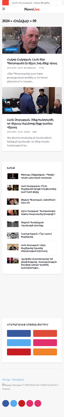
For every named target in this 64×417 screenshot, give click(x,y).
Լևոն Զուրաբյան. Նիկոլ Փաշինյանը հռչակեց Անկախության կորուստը (34, 248)
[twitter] (19, 342)
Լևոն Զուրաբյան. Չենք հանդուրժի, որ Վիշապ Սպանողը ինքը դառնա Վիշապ (30, 123)
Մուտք (6, 379)
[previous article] (59, 2)
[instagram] (45, 342)
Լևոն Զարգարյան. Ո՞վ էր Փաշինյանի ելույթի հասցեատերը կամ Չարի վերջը (38, 189)
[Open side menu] (3, 8)
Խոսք (8, 110)
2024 (6, 21)
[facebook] (19, 333)
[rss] (45, 351)
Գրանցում (18, 379)
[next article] (53, 2)
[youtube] (19, 351)
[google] (45, 333)
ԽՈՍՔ (11, 168)
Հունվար (21, 21)
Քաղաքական (11, 49)
